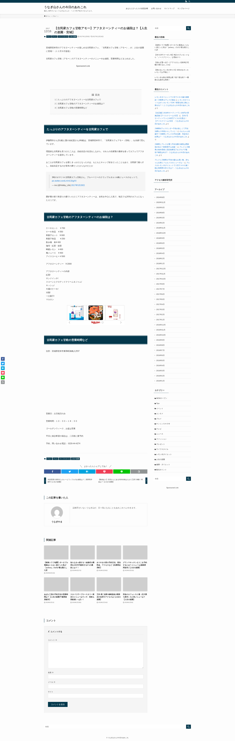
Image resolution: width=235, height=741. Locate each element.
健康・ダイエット (163, 464)
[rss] (186, 1)
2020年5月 (160, 207)
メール (51, 682)
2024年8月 (160, 197)
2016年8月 (160, 345)
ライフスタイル (63, 36)
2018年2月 (160, 258)
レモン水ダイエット (164, 454)
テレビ (55, 36)
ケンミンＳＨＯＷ (163, 424)
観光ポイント (161, 470)
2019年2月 (160, 223)
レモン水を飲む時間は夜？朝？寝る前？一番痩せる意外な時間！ (172, 78)
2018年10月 (161, 233)
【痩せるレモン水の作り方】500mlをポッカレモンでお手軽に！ (171, 71)
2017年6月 (160, 294)
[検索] (189, 1)
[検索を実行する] (188, 28)
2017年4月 (160, 304)
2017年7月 (160, 289)
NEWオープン (161, 398)
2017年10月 (161, 279)
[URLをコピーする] (139, 471)
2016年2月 (160, 376)
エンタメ (159, 413)
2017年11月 (160, 274)
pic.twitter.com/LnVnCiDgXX (64, 181)
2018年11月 (160, 228)
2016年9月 (160, 340)
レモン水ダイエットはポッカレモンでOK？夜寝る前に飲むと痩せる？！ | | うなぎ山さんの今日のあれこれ (172, 102)
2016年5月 (160, 360)
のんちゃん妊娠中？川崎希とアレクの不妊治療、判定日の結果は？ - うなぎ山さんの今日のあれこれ (172, 134)
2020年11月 (160, 202)
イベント (159, 408)
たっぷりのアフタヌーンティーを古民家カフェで (79, 100)
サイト (50, 692)
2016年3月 (160, 371)
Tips (157, 403)
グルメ (49, 36)
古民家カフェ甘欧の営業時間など (72, 108)
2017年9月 (160, 284)
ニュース (159, 434)
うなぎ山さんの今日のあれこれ (65, 7)
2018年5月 (160, 248)
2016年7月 (160, 350)
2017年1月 (160, 320)
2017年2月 (160, 314)
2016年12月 (161, 325)
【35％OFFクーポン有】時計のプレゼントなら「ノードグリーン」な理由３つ (172, 56)
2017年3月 (160, 309)
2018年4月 (160, 253)
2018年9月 (160, 238)
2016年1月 (160, 381)
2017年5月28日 (78, 185)
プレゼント (160, 444)
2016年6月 (160, 355)
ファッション (161, 439)
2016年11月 (160, 330)
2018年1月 (160, 263)
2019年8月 (160, 213)
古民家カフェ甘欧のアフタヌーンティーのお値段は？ (81, 104)
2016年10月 (161, 335)
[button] (52, 471)
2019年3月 (160, 218)
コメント (52, 640)
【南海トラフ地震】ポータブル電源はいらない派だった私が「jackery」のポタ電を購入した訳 (172, 47)
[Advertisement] (95, 74)
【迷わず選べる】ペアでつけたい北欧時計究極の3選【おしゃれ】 (172, 63)
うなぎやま (56, 522)
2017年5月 (160, 299)
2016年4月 (160, 365)
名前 (51, 672)
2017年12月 (161, 269)
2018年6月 (160, 243)
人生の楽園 (72, 36)
